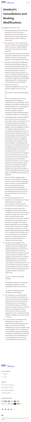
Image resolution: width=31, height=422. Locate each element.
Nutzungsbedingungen (7, 390)
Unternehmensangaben (8, 385)
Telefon (5, 374)
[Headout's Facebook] (11, 409)
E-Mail (5, 377)
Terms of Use (8, 40)
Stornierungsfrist (6, 393)
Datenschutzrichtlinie (7, 387)
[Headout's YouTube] (8, 409)
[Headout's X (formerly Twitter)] (14, 409)
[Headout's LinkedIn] (2, 409)
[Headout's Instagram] (5, 409)
